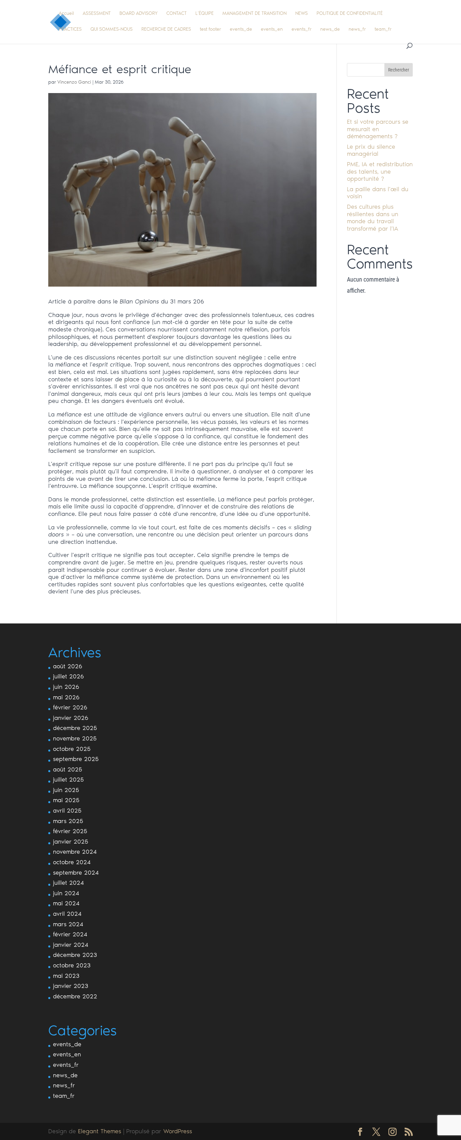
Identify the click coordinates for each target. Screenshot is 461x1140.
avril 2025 (67, 810)
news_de (330, 29)
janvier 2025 (70, 841)
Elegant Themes (99, 1131)
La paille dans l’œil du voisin (377, 192)
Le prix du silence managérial (371, 150)
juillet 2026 (68, 676)
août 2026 (67, 666)
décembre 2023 (75, 955)
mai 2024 (66, 903)
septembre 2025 (76, 759)
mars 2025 (68, 821)
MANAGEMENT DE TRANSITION (254, 13)
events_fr (301, 29)
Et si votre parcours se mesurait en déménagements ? (377, 129)
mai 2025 (66, 800)
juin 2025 (66, 790)
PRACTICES (70, 29)
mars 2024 (68, 924)
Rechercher (398, 69)
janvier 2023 (70, 986)
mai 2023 (66, 976)
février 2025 (70, 831)
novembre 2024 (75, 851)
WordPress (177, 1131)
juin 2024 (66, 893)
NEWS (301, 13)
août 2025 (67, 769)
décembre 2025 (75, 728)
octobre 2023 (71, 965)
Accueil (66, 13)
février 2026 (70, 707)
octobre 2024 (72, 862)
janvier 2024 (70, 944)
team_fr (383, 29)
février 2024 (70, 934)
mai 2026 (66, 697)
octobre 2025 (71, 749)
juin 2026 (66, 687)
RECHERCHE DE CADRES (166, 29)
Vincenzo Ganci (74, 82)
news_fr (357, 29)
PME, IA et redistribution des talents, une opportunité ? (380, 171)
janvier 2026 (70, 718)
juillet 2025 (68, 779)
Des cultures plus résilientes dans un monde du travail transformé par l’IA (372, 217)
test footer (210, 29)
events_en (272, 29)
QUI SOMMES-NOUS (111, 29)
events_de (241, 29)
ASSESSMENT (97, 13)
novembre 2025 (75, 738)
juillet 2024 (68, 882)
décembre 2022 (75, 996)
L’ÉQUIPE (204, 13)
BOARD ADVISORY (138, 13)
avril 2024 (67, 913)
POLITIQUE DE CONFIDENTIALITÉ (350, 13)
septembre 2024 (76, 872)
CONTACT (176, 13)
